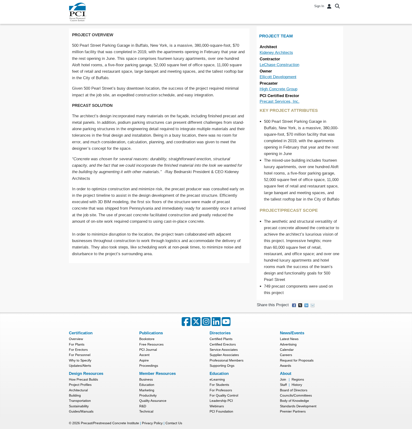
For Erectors (78, 349)
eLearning (217, 379)
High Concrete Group (278, 89)
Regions (298, 379)
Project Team (276, 36)
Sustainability (79, 406)
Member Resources (157, 373)
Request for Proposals (297, 360)
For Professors (221, 390)
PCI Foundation (221, 411)
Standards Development (298, 406)
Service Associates (224, 349)
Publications (151, 333)
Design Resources (86, 373)
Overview (76, 339)
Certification (81, 333)
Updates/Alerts (80, 365)
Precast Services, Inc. (279, 101)
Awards (285, 365)
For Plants (76, 344)
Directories (220, 333)
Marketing (146, 390)
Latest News (289, 339)
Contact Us (173, 423)
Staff (283, 385)
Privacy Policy (152, 423)
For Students (219, 385)
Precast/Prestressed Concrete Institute (110, 423)
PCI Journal (148, 349)
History (297, 385)
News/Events (292, 333)
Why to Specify (80, 360)
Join (283, 379)
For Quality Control (224, 395)
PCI (78, 11)
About (285, 373)
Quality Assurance (152, 401)
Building (75, 395)
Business (146, 379)
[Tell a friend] (312, 305)
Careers (286, 355)
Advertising (288, 344)
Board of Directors (293, 390)
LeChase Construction (279, 64)
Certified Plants (221, 339)
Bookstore (146, 339)
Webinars (217, 406)
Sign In (319, 6)
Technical (146, 411)
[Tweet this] (300, 305)
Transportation (80, 401)
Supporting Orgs (222, 365)
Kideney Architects (276, 52)
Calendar (287, 349)
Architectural (78, 390)
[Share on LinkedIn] (306, 305)
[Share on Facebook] (294, 305)
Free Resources (151, 344)
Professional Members (226, 360)
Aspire (144, 360)
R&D (142, 406)
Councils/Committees (296, 395)
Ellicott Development (278, 77)
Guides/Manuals (81, 411)
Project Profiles (80, 385)
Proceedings (148, 365)
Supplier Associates (224, 355)
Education (146, 385)
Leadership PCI (221, 401)
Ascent (144, 355)
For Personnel (79, 355)
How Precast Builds (83, 379)
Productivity (148, 395)
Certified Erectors (223, 344)
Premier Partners (293, 411)
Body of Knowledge (294, 401)
